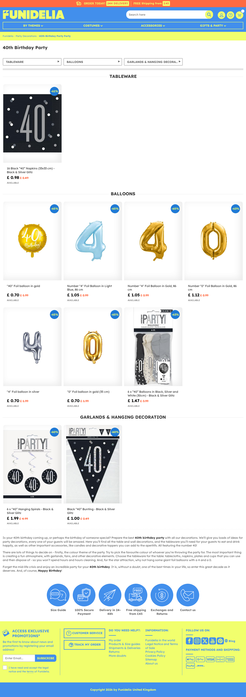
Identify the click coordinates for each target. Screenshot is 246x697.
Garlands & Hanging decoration (155, 62)
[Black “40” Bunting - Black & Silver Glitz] (93, 464)
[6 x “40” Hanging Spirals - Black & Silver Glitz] (32, 464)
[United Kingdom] (189, 641)
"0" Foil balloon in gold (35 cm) (88, 391)
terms (30, 671)
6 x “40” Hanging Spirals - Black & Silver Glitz (30, 511)
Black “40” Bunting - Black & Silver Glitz (91, 511)
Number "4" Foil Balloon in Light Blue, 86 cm (89, 287)
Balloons (75, 62)
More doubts (117, 655)
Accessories (151, 25)
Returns (114, 651)
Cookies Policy (155, 655)
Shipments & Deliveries (124, 648)
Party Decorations (26, 36)
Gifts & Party (211, 25)
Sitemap (151, 659)
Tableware (15, 62)
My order (115, 640)
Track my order (87, 644)
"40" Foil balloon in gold (23, 286)
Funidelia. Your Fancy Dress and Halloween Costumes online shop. (33, 14)
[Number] (93, 241)
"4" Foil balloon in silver (23, 391)
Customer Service (86, 633)
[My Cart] (239, 15)
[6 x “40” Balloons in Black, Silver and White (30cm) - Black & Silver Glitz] (153, 346)
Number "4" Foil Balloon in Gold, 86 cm (152, 287)
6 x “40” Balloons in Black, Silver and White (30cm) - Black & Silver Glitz (153, 393)
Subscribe (45, 658)
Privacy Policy (155, 651)
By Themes (31, 25)
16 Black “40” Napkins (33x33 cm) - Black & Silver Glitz (31, 170)
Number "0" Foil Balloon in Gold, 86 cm (212, 287)
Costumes (91, 25)
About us (151, 663)
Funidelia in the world (160, 640)
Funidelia (8, 36)
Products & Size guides (124, 644)
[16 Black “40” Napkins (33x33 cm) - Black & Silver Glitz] (32, 123)
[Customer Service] (230, 15)
